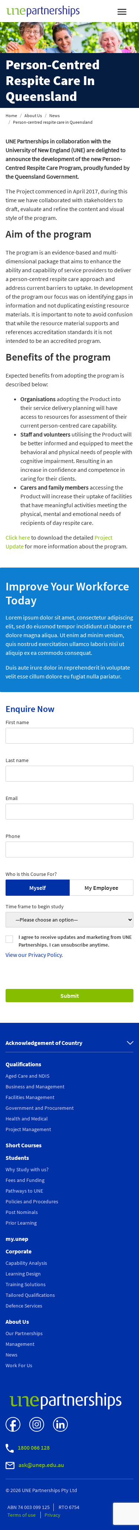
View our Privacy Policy (34, 954)
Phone (13, 836)
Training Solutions (26, 1284)
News (54, 115)
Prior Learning (21, 1223)
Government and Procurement (40, 1108)
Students (17, 1157)
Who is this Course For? (31, 874)
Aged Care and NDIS (27, 1076)
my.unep (17, 1238)
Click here (18, 537)
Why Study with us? (27, 1169)
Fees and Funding (25, 1180)
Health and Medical (27, 1118)
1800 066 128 (33, 1447)
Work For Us (19, 1365)
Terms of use (22, 1515)
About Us (33, 115)
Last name (17, 760)
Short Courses (24, 1145)
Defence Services (24, 1305)
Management (20, 1344)
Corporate (19, 1251)
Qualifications (23, 1064)
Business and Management (35, 1086)
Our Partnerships (24, 1333)
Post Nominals (22, 1212)
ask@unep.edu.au (40, 1464)
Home (11, 115)
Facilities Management (30, 1097)
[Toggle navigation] (122, 11)
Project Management (28, 1129)
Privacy (52, 1515)
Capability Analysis (26, 1263)
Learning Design (23, 1273)
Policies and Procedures (32, 1201)
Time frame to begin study (35, 906)
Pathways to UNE (24, 1190)
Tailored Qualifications (30, 1295)
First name (17, 722)
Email (12, 798)
